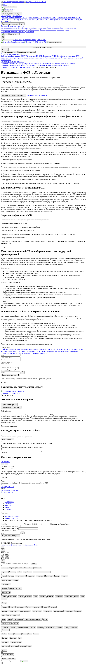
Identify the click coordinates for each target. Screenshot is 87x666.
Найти (34, 563)
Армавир (19, 568)
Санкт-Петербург (22, 627)
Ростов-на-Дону (7, 623)
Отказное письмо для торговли (12, 19)
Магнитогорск (19, 607)
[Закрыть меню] (3, 37)
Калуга (21, 596)
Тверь (10, 634)
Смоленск (59, 627)
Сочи (66, 627)
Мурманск (52, 607)
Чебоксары (5, 646)
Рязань (16, 623)
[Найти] (24, 661)
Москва (44, 607)
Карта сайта (29, 545)
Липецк (4, 603)
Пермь (10, 619)
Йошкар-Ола (6, 592)
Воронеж (64, 576)
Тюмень (35, 634)
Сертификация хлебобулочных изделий (54, 30)
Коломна (42, 596)
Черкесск (23, 646)
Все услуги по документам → (11, 16)
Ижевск (11, 588)
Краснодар (59, 596)
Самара (12, 627)
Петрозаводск (18, 619)
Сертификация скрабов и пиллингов (46, 28)
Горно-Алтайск (6, 580)
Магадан (4, 607)
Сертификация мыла (25, 28)
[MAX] (4, 5)
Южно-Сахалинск (7, 654)
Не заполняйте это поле (9, 368)
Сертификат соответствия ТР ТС (69, 18)
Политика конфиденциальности (12, 545)
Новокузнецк (48, 611)
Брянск (47, 572)
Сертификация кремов (9, 28)
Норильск (78, 611)
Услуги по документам (9, 52)
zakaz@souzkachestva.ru (9, 490)
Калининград (12, 596)
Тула (29, 634)
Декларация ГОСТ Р (34, 18)
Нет (7, 556)
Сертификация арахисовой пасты (13, 30)
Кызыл (4, 599)
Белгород (12, 572)
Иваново (4, 588)
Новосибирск (69, 611)
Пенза (4, 619)
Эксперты (26, 40)
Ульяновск (13, 638)
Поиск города (6, 563)
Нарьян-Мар (13, 611)
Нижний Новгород (24, 611)
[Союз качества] (7, 492)
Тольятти (17, 634)
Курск (82, 596)
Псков (45, 619)
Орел (9, 615)
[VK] (8, 5)
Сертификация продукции (26, 52)
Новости (33, 40)
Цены (39, 40)
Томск (24, 634)
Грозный (15, 580)
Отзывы (8, 509)
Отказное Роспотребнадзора (34, 19)
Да (2, 556)
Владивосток (20, 576)
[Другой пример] (23, 372)
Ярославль (11, 658)
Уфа (19, 638)
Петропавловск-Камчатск (33, 619)
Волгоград (48, 576)
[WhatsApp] (1, 496)
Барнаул (4, 572)
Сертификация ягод (33, 30)
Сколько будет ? (8, 370)
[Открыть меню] (2, 9)
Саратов (40, 627)
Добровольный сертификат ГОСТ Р (14, 18)
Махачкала (36, 607)
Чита (29, 646)
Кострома (50, 596)
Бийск (19, 572)
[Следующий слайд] (6, 464)
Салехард (5, 627)
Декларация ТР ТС (49, 18)
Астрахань (37, 568)
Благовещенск (38, 572)
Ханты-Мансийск (16, 642)
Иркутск (18, 588)
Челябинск (14, 646)
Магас (11, 607)
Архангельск (28, 568)
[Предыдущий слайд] (2, 464)
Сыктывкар (5, 630)
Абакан (4, 568)
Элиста (4, 650)
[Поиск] (4, 34)
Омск (3, 615)
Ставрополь (74, 627)
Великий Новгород (8, 576)
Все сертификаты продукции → (12, 26)
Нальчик (4, 611)
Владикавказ (30, 576)
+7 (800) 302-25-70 (7, 487)
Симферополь (49, 627)
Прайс (36, 545)
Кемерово (28, 596)
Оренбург (16, 615)
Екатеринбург (6, 584)
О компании (17, 40)
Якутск (4, 658)
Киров (35, 596)
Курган (76, 596)
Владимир (40, 576)
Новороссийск (58, 611)
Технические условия (52, 19)
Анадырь (11, 568)
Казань (4, 596)
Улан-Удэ (5, 638)
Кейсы (43, 40)
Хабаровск (5, 642)
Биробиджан (28, 572)
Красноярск (68, 596)
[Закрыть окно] (3, 550)
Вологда (56, 576)
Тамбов (4, 634)
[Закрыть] (2, 663)
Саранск (32, 627)
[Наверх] (2, 547)
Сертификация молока (68, 28)
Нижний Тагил (36, 611)
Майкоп (28, 607)
